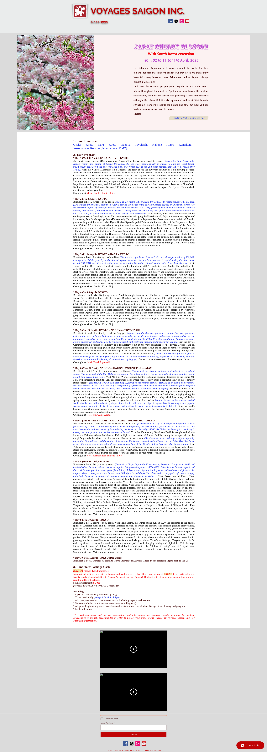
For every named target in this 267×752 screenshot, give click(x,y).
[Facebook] (170, 21)
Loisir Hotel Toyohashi (98, 362)
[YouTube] (187, 21)
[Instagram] (182, 21)
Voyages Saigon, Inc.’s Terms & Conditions (96, 585)
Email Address (107, 723)
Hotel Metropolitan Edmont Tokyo (104, 455)
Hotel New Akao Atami (98, 414)
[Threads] (176, 21)
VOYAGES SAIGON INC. (138, 11)
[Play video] (133, 649)
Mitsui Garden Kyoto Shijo (100, 193)
